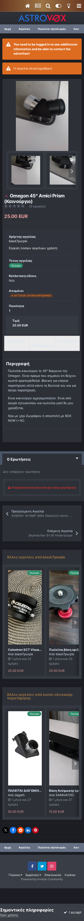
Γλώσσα (15, 875)
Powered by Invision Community (42, 879)
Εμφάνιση (32, 875)
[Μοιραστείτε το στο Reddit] (20, 830)
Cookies (70, 875)
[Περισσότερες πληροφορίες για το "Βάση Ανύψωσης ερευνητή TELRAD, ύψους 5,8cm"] (66, 748)
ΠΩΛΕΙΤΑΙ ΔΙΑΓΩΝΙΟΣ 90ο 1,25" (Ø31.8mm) (40, 790)
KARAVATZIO (65, 795)
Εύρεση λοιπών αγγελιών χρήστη (33, 248)
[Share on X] (5, 830)
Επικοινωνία (53, 875)
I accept (74, 912)
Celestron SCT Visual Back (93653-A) (37, 649)
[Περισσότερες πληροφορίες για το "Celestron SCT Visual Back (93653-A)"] (25, 607)
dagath (20, 795)
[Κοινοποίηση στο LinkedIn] (28, 830)
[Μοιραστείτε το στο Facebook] (13, 830)
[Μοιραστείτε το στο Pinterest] (35, 830)
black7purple (18, 241)
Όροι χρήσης (9, 915)
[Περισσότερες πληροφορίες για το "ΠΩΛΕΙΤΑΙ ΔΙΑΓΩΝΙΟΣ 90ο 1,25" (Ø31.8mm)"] (25, 748)
